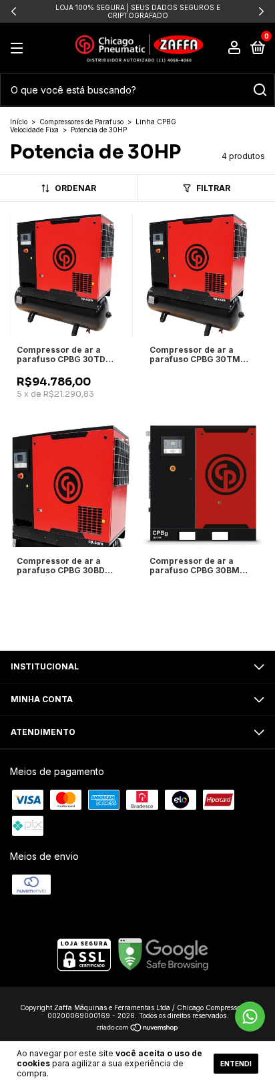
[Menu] (19, 48)
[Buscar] (259, 90)
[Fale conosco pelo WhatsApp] (250, 1016)
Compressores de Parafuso (81, 122)
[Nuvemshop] (138, 1028)
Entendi (236, 1064)
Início (18, 122)
